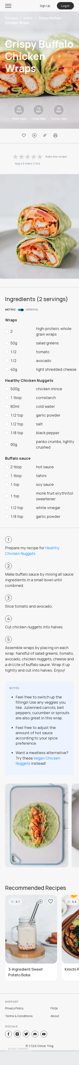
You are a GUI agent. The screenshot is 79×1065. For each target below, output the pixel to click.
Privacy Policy (14, 1008)
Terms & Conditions (19, 1016)
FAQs (54, 1008)
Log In (65, 6)
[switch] (21, 310)
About (55, 1016)
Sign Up (45, 6)
